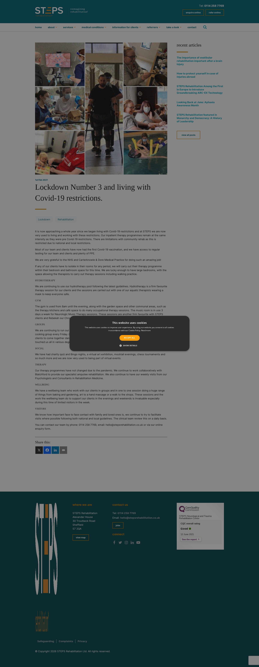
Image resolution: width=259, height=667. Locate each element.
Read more (146, 330)
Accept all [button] (129, 337)
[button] (129, 345)
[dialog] (129, 333)
